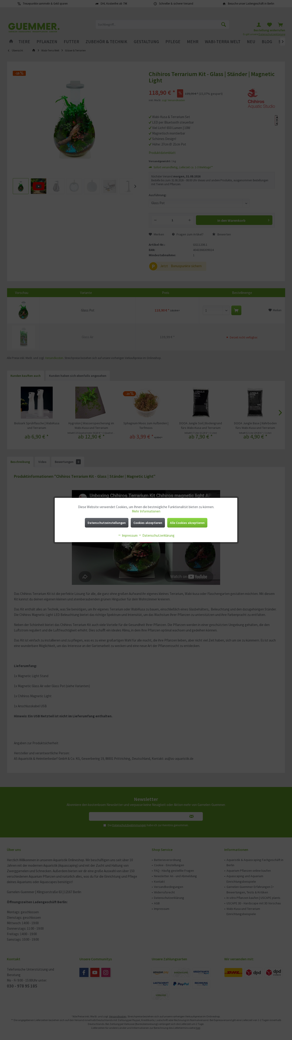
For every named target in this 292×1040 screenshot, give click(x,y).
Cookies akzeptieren (147, 523)
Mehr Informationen (146, 511)
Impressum (129, 535)
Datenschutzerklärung (158, 535)
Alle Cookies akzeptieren (187, 523)
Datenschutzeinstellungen (107, 523)
